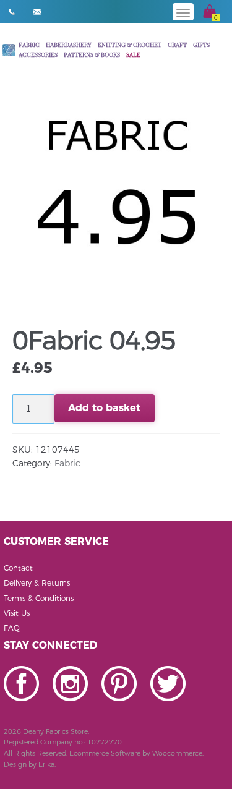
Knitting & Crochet (129, 44)
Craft (177, 44)
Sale (133, 54)
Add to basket (104, 408)
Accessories (38, 54)
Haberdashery (69, 44)
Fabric (29, 44)
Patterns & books (92, 54)
